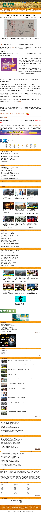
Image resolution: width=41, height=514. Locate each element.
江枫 (15, 492)
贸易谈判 (13, 473)
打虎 (39, 473)
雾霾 (29, 476)
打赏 (29, 17)
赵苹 (28, 489)
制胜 (29, 293)
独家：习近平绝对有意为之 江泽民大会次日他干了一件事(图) (11, 439)
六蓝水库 (33, 213)
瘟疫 (5, 212)
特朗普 (11, 471)
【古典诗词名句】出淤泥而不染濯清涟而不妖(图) (10, 156)
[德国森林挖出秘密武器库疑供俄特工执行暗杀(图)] (4, 397)
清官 (19, 304)
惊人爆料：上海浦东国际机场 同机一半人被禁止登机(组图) (11, 438)
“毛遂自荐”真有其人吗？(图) (6, 238)
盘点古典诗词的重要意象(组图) (7, 168)
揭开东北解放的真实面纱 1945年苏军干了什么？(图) (17, 411)
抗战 (25, 478)
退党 (28, 472)
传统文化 (25, 10)
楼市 (1, 476)
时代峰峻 (9, 227)
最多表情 (30, 451)
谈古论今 (12, 10)
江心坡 (22, 477)
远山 (15, 487)
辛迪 (28, 493)
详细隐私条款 (24, 2)
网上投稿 (2, 506)
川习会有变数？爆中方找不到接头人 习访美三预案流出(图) (11, 454)
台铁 (35, 471)
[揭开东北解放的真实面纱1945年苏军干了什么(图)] (4, 411)
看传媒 (31, 507)
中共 (6, 227)
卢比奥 (13, 471)
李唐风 (28, 488)
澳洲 (20, 478)
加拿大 (19, 478)
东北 (17, 225)
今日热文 (3, 186)
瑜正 (2, 492)
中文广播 (34, 227)
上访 (1, 477)
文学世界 (21, 10)
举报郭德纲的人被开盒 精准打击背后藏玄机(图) (9, 458)
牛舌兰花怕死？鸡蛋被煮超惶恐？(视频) (8, 175)
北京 (14, 476)
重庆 (5, 227)
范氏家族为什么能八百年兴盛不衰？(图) (8, 241)
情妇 (33, 473)
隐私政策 (22, 506)
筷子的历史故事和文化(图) (6, 236)
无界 (23, 508)
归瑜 (28, 485)
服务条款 (18, 506)
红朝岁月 (17, 10)
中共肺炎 (1, 471)
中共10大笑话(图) (4, 444)
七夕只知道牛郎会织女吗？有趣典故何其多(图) (10, 243)
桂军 (24, 478)
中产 (6, 476)
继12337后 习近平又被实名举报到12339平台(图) (9, 431)
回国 (9, 478)
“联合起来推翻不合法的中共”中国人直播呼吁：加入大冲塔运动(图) (12, 453)
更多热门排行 (37, 448)
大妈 (18, 476)
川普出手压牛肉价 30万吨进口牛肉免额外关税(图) (16, 388)
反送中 (29, 473)
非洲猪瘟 (23, 476)
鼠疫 (8, 212)
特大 (36, 17)
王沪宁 (17, 473)
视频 (38, 9)
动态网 (20, 508)
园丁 (2, 489)
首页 (3, 9)
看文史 (5, 12)
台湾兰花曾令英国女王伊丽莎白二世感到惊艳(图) (10, 167)
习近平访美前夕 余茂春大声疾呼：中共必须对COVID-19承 (32, 197)
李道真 (15, 485)
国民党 (26, 472)
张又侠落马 (3, 352)
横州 (30, 213)
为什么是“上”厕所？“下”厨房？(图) (7, 232)
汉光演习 (17, 472)
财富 (4, 476)
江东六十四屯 (9, 477)
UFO (33, 472)
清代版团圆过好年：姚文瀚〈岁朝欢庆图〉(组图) (10, 240)
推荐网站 (3, 507)
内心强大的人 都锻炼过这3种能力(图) (14, 392)
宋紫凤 (2, 484)
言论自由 (30, 477)
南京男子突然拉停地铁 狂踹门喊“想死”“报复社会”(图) (10, 461)
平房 (8, 198)
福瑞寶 (34, 507)
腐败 (36, 473)
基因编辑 (31, 476)
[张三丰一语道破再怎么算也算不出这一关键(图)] (4, 402)
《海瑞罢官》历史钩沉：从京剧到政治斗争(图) (9, 329)
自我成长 (25, 198)
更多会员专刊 (37, 332)
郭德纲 (5, 293)
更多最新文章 (37, 432)
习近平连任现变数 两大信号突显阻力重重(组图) (9, 327)
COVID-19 (30, 199)
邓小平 (35, 478)
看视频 (24, 507)
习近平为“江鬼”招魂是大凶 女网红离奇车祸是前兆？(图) (10, 464)
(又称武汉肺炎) (5, 471)
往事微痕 (20, 472)
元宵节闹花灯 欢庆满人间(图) (6, 151)
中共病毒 (33, 199)
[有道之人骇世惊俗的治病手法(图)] (4, 374)
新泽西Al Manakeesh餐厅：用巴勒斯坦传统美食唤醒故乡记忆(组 (12, 430)
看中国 (8, 5)
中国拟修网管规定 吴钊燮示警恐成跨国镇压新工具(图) (10, 427)
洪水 (9, 472)
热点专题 (3, 348)
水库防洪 (36, 213)
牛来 (17, 213)
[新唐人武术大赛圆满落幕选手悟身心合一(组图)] (4, 383)
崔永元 (21, 473)
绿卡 (13, 478)
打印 (34, 17)
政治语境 (11, 293)
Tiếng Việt (34, 506)
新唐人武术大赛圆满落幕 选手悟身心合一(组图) (16, 383)
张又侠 (25, 471)
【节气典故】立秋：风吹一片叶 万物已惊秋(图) (10, 153)
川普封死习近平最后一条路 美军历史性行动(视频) (9, 460)
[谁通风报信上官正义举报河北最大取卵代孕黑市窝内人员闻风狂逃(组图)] (4, 378)
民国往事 (8, 10)
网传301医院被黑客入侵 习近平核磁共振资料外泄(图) (10, 440)
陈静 (15, 488)
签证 (8, 478)
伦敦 (6, 212)
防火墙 (34, 476)
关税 (5, 473)
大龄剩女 (29, 279)
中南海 (24, 473)
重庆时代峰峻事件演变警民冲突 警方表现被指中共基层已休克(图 (8, 224)
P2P (27, 476)
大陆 (6, 9)
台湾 (10, 476)
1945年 (19, 225)
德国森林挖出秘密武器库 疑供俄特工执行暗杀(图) (16, 397)
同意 (36, 2)
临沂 (6, 198)
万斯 (9, 473)
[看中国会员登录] (8, 311)
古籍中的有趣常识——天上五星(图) (7, 233)
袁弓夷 (11, 472)
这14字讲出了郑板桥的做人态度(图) (7, 172)
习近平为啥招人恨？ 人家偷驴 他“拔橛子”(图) (8, 456)
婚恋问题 (33, 279)
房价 (19, 476)
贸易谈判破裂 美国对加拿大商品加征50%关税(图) (9, 423)
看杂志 (20, 507)
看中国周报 (4, 117)
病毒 (15, 471)
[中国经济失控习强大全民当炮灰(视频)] (4, 406)
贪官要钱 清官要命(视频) (19, 303)
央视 (35, 477)
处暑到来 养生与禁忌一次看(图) (6, 426)
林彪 (37, 478)
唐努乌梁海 (13, 477)
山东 (5, 198)
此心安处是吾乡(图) (4, 161)
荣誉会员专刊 (4, 322)
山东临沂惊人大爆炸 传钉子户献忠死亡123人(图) (9, 447)
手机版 (25, 17)
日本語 (38, 506)
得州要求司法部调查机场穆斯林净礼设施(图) (8, 424)
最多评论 (10, 451)
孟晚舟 (4, 473)
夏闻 (28, 487)
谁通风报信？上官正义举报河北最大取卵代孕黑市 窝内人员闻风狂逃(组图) (21, 378)
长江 (5, 472)
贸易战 (21, 471)
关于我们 (13, 506)
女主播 (33, 477)
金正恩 (37, 472)
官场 (10, 9)
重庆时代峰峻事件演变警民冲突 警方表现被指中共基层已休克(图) (19, 360)
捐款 (10, 506)
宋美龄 (33, 478)
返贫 (17, 293)
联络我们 (7, 506)
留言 (31, 17)
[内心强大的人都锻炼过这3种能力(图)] (4, 392)
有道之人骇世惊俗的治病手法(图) (13, 374)
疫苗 (7, 472)
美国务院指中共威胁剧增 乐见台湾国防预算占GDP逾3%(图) (18, 369)
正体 (27, 17)
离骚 (20, 101)
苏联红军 (22, 225)
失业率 (19, 293)
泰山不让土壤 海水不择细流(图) (7, 158)
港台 (16, 9)
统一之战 (35, 293)
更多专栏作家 (37, 495)
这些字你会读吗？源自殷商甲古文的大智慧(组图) (10, 246)
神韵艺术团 (12, 507)
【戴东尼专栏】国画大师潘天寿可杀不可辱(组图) (10, 176)
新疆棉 (1, 472)
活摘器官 (32, 471)
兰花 (1, 44)
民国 (22, 478)
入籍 (11, 478)
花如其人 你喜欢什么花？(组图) (7, 170)
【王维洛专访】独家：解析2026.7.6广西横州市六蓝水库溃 (32, 210)
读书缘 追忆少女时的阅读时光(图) (7, 331)
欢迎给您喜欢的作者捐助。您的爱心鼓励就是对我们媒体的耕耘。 (12, 113)
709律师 (38, 476)
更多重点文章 (37, 416)
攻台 (33, 293)
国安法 (4, 472)
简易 (28, 484)
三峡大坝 (37, 471)
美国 (13, 9)
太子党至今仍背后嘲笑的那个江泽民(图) (8, 446)
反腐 (38, 473)
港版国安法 (14, 472)
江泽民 (19, 473)
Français (30, 506)
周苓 (2, 488)
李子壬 (28, 492)
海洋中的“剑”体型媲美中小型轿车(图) (7, 428)
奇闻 (35, 9)
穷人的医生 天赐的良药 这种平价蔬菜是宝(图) (9, 178)
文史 (29, 9)
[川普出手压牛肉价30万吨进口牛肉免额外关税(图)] (4, 388)
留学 (3, 478)
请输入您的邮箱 (14, 500)
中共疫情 (36, 199)
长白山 (17, 477)
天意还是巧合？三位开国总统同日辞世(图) (8, 325)
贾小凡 (2, 485)
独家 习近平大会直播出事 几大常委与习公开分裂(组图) (10, 457)
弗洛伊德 (30, 472)
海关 (4, 478)
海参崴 (8, 476)
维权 (36, 476)
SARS (24, 477)
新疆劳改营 (27, 477)
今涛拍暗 (16, 484)
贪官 (17, 304)
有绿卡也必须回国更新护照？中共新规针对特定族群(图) (10, 443)
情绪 (23, 198)
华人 (37, 477)
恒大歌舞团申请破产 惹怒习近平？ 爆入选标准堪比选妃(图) (11, 442)
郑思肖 (13, 47)
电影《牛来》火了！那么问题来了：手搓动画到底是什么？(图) (20, 210)
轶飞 (2, 487)
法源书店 (16, 507)
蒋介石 (30, 478)
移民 (39, 477)
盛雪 (15, 489)
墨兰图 (23, 53)
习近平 (23, 471)
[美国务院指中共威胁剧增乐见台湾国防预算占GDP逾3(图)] (4, 369)
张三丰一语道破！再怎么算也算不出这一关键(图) (10, 235)
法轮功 (3, 477)
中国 (20, 304)
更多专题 (38, 355)
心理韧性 (20, 198)
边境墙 (8, 473)
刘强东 (16, 476)
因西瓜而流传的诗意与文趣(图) (6, 324)
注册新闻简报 (4, 498)
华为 (34, 473)
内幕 (25, 473)
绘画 (13, 95)
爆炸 (10, 198)
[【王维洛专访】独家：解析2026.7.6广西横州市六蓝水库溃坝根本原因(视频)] (4, 364)
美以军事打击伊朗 (4, 350)
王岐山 (39, 472)
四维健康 (2, 493)
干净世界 (7, 507)
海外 (16, 478)
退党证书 (37, 507)
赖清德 (1, 473)
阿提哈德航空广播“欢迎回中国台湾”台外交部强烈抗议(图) (32, 224)
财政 (2, 476)
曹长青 (15, 493)
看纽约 (27, 507)
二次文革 (8, 293)
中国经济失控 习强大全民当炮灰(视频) (14, 406)
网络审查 (5, 477)
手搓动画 (19, 213)
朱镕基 (23, 304)
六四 (27, 471)
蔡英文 (12, 476)
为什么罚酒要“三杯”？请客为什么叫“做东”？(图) (10, 257)
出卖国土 (29, 471)
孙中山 (28, 478)
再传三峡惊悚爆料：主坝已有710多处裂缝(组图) (9, 462)
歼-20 (31, 293)
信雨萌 (22, 213)
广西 (29, 213)
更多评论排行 (37, 466)
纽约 (22, 9)
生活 (32, 9)
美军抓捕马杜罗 (3, 353)
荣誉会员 (35, 125)
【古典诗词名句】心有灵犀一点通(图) (8, 159)
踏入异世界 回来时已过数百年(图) (7, 328)
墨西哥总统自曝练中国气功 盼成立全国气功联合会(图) (10, 422)
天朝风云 (4, 10)
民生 (14, 478)
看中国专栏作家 (4, 482)
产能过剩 (22, 293)
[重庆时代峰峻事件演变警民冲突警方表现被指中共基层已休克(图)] (4, 360)
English (26, 506)
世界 (26, 9)
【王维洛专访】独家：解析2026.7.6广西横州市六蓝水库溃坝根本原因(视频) (21, 364)
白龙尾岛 (19, 477)
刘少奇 (39, 478)
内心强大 (17, 198)
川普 (9, 471)
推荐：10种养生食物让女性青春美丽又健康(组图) (10, 173)
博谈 (19, 9)
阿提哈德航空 (30, 227)
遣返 (6, 478)
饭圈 (11, 227)
